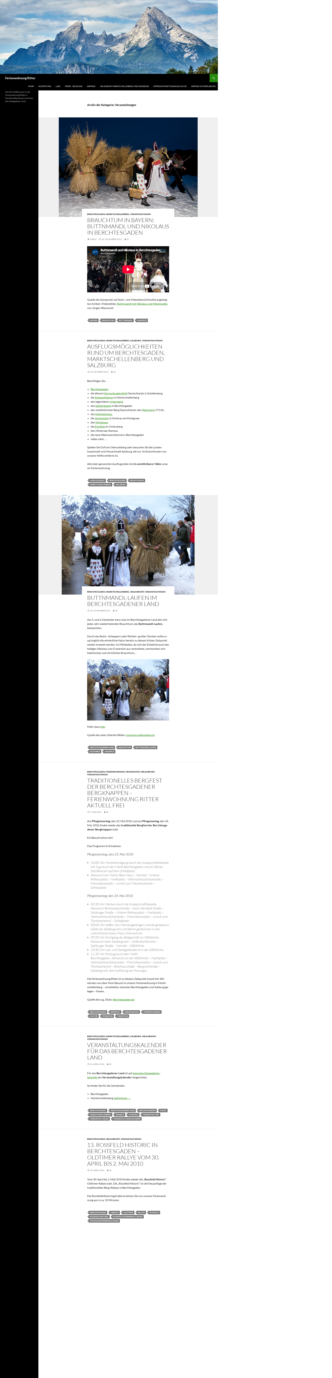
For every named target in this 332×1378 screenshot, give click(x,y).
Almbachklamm (104, 397)
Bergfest (115, 1012)
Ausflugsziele (97, 480)
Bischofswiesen (147, 1110)
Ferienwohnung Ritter (20, 78)
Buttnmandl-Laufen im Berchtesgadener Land (123, 600)
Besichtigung (137, 480)
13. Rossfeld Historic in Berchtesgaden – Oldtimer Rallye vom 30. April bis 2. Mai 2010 (123, 1154)
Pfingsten (107, 1016)
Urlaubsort (137, 591)
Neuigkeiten (133, 771)
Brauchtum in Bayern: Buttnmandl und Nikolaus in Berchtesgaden (128, 226)
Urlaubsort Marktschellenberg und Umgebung (124, 86)
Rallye (141, 1212)
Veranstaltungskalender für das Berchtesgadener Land (127, 1051)
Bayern (93, 320)
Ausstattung (44, 86)
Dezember (95, 751)
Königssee (102, 422)
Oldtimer (128, 1212)
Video (93, 239)
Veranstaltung (151, 1114)
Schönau (133, 1114)
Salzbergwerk (103, 405)
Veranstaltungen (140, 214)
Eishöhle (100, 426)
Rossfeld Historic (99, 1216)
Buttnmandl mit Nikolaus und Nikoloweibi (142, 303)
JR (128, 239)
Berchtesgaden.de (123, 999)
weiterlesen (122, 1098)
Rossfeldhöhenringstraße (104, 1221)
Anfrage (91, 86)
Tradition (122, 1016)
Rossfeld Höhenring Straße (127, 1216)
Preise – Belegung (73, 86)
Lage (58, 86)
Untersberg (116, 401)
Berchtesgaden (96, 214)
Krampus (142, 320)
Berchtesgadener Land (102, 747)
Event (163, 1110)
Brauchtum (108, 320)
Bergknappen (132, 1012)
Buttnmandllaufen (146, 747)
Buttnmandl (125, 320)
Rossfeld (154, 1212)
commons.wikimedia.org (140, 735)
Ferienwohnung (115, 771)
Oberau (115, 1212)
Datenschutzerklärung (203, 86)
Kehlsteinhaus (103, 414)
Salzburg (135, 340)
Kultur (94, 1016)
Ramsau (120, 1114)
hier (102, 726)
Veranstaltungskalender (126, 1119)
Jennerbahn (102, 418)
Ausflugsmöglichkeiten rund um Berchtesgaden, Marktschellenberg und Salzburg (126, 356)
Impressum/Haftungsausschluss (170, 86)
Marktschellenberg (117, 214)
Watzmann (148, 409)
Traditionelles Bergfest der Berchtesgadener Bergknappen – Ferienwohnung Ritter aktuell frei (124, 793)
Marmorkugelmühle (115, 393)
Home (31, 86)
